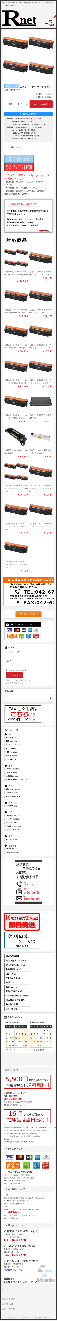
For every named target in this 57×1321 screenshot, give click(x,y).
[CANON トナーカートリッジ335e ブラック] (16, 401)
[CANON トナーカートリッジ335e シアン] (41, 366)
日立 (21, 819)
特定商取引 (17, 995)
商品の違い (17, 960)
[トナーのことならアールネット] (20, 24)
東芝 (21, 806)
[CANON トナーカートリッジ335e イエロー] (41, 331)
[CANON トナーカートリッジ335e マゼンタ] (16, 366)
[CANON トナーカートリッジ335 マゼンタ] (16, 296)
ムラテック (21, 839)
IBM (21, 741)
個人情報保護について (17, 1000)
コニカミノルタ (21, 780)
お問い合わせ (17, 1009)
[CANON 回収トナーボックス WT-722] (41, 436)
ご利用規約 (7, 1304)
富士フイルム (21, 826)
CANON (21, 773)
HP (21, 745)
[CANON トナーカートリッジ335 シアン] (41, 296)
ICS (21, 738)
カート (5, 1294)
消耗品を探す (8, 1299)
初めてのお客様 (17, 956)
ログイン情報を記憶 (17, 670)
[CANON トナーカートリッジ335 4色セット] (16, 258)
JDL (21, 789)
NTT (21, 752)
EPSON (21, 756)
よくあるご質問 (17, 1004)
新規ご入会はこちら (14, 683)
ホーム (5, 1289)
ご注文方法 (17, 974)
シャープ (21, 793)
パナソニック (21, 815)
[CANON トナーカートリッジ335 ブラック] (16, 331)
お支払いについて (17, 978)
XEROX (21, 797)
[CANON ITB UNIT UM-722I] (41, 401)
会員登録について (17, 969)
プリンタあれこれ (17, 965)
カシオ (21, 769)
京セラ (21, 776)
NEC (21, 748)
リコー (21, 849)
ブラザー (21, 830)
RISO (21, 852)
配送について (17, 982)
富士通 (21, 823)
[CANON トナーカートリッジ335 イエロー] (41, 258)
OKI (21, 759)
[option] (28, 55)
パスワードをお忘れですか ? (18, 680)
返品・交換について (17, 991)
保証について (17, 987)
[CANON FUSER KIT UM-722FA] (16, 436)
